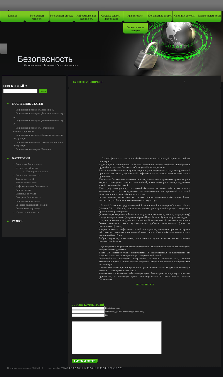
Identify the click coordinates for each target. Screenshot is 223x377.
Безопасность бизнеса (61, 15)
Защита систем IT (25, 179)
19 (107, 368)
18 (104, 368)
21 (114, 368)
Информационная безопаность (86, 17)
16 (98, 368)
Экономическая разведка (135, 29)
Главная (12, 15)
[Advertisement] (34, 90)
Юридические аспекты (160, 15)
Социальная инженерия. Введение (33, 149)
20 (111, 368)
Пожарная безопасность (28, 197)
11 (81, 368)
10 (78, 368)
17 (101, 368)
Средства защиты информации (110, 17)
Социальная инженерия (28, 201)
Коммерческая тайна (37, 171)
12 (85, 368)
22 (117, 368)
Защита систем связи (209, 15)
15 (94, 368)
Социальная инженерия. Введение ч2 (35, 109)
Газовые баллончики (88, 82)
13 (88, 368)
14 (91, 368)
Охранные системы (184, 15)
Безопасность (45, 59)
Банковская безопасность (29, 164)
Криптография (135, 15)
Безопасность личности (37, 17)
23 (121, 368)
